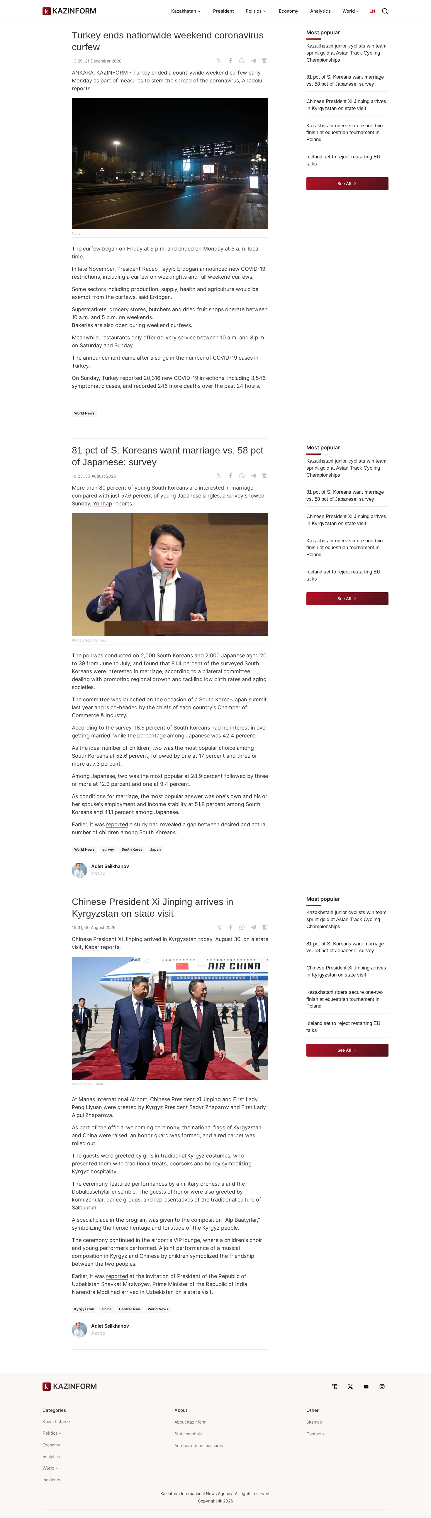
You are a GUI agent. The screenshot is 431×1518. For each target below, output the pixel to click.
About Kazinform (190, 1421)
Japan (155, 849)
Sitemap (314, 1421)
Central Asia (129, 1309)
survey (108, 849)
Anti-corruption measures (198, 1445)
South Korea (132, 849)
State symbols (188, 1433)
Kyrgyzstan (84, 1309)
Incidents (51, 1479)
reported (117, 824)
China (106, 1309)
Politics (50, 1433)
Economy (289, 11)
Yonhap (102, 503)
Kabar (92, 947)
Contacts (315, 1433)
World (49, 1468)
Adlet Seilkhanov (110, 866)
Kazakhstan (54, 1421)
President (223, 11)
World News (84, 413)
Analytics (320, 11)
